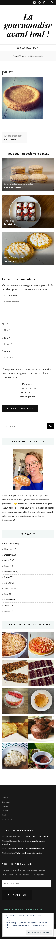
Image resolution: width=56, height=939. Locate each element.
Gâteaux (6, 802)
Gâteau (7, 583)
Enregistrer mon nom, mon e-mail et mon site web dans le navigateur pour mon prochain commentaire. (27, 373)
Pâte (6, 594)
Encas (22, 56)
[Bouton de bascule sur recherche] (52, 2)
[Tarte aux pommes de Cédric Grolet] (41, 646)
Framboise (19, 183)
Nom (5, 324)
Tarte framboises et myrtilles (28, 853)
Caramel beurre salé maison (36, 836)
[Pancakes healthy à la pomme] (41, 701)
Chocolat (9, 183)
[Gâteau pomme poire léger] (15, 729)
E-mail (6, 337)
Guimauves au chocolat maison (29, 848)
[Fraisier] (15, 701)
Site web (6, 351)
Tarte (20, 257)
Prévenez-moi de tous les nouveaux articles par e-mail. (28, 392)
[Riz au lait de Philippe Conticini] (15, 757)
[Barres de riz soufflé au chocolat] (15, 673)
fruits (13, 257)
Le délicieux (9, 224)
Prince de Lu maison (13, 187)
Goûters (6, 797)
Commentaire (9, 295)
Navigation (29, 48)
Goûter (29, 183)
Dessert (8, 554)
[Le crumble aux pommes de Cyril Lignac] (15, 646)
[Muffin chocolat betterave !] (41, 729)
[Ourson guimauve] (41, 673)
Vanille (7, 611)
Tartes (5, 806)
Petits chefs (9, 599)
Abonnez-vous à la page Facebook (25, 909)
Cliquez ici (17, 895)
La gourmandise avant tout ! (28, 25)
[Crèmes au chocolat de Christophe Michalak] (41, 757)
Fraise (7, 566)
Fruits (4, 815)
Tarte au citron (10, 261)
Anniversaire (10, 543)
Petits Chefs (8, 819)
